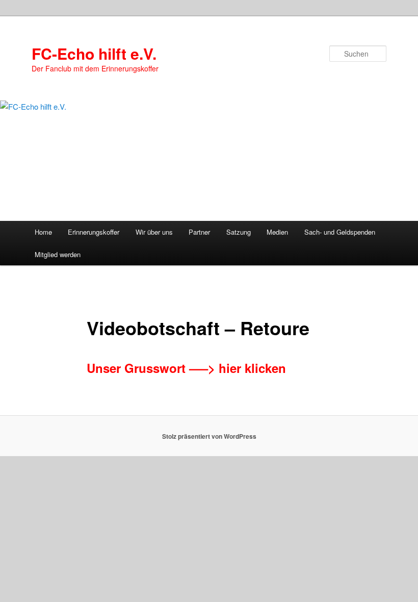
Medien (277, 232)
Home (43, 232)
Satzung (238, 232)
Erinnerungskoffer (93, 232)
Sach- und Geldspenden (339, 232)
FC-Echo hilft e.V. (94, 53)
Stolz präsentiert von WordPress (209, 436)
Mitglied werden (58, 254)
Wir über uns (154, 232)
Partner (199, 232)
